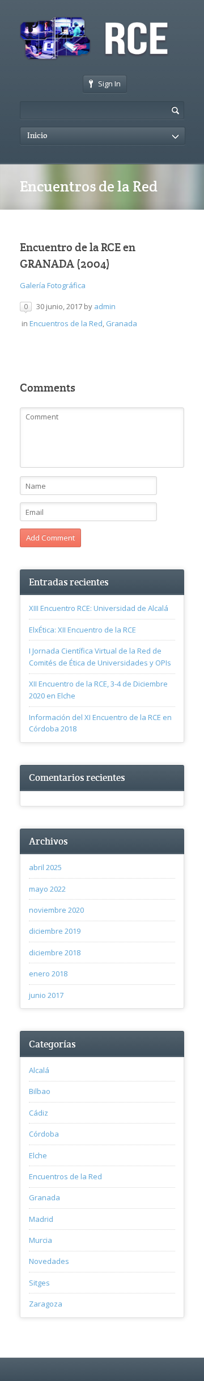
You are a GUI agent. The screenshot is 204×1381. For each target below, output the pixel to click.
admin (105, 306)
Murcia (40, 1240)
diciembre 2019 (54, 931)
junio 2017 (46, 995)
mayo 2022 (47, 889)
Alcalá (39, 1070)
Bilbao (39, 1091)
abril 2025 (45, 867)
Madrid (41, 1219)
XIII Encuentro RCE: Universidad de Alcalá (98, 608)
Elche (38, 1155)
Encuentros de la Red (66, 323)
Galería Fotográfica (53, 285)
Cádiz (38, 1113)
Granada (121, 323)
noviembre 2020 (56, 910)
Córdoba (44, 1134)
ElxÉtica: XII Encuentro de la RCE (82, 630)
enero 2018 (48, 973)
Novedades (49, 1261)
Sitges (39, 1283)
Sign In (109, 83)
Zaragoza (45, 1304)
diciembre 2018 (54, 952)
